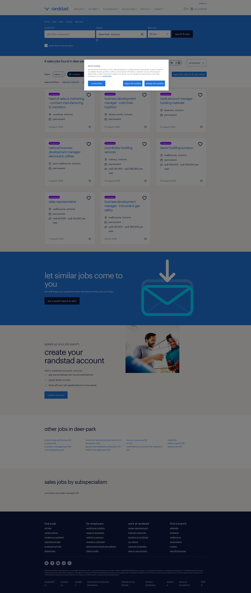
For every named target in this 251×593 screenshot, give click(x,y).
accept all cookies (155, 83)
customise (97, 83)
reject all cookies (132, 83)
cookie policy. (107, 76)
